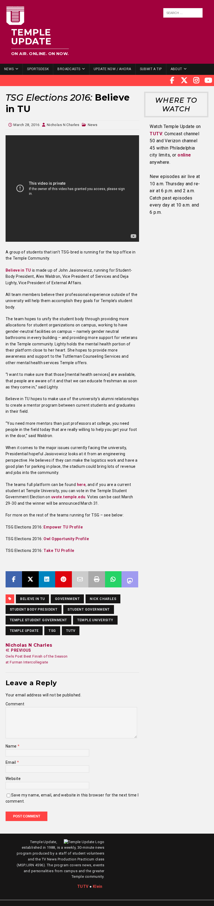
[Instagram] (196, 80)
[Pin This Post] (63, 579)
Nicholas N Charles (63, 125)
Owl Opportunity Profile (66, 539)
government (67, 599)
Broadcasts (68, 69)
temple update (24, 631)
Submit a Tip (151, 69)
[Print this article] (96, 579)
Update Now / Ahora (112, 69)
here (81, 484)
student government (88, 609)
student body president (33, 609)
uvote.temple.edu (68, 497)
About (176, 69)
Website (13, 778)
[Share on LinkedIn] (47, 579)
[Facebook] (172, 80)
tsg (52, 631)
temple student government (38, 620)
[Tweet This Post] (30, 579)
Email (11, 762)
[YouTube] (208, 80)
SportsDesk (38, 69)
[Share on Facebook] (14, 579)
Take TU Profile (58, 550)
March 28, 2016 (26, 125)
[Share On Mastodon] (129, 579)
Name (12, 746)
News (9, 69)
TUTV (71, 631)
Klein (98, 886)
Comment (15, 704)
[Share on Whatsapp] (113, 579)
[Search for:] (183, 13)
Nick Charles (103, 599)
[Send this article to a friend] (80, 579)
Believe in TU (18, 270)
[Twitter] (184, 80)
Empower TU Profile (63, 527)
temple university (95, 620)
